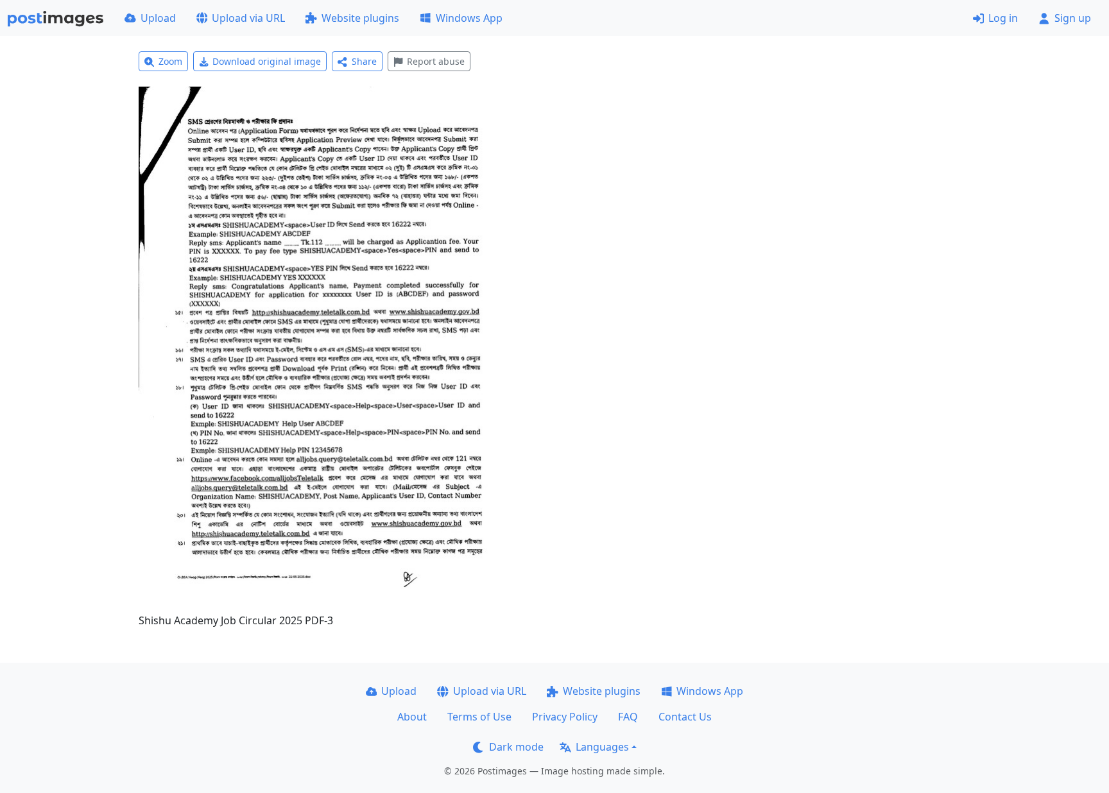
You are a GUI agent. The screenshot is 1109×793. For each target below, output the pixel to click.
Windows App (469, 18)
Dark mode (516, 747)
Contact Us (685, 717)
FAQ (628, 717)
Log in (1003, 18)
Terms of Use (479, 717)
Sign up (1072, 18)
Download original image (266, 61)
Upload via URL (248, 18)
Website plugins (360, 18)
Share (364, 61)
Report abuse (436, 61)
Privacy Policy (564, 717)
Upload (158, 18)
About (412, 717)
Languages (602, 747)
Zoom (170, 61)
